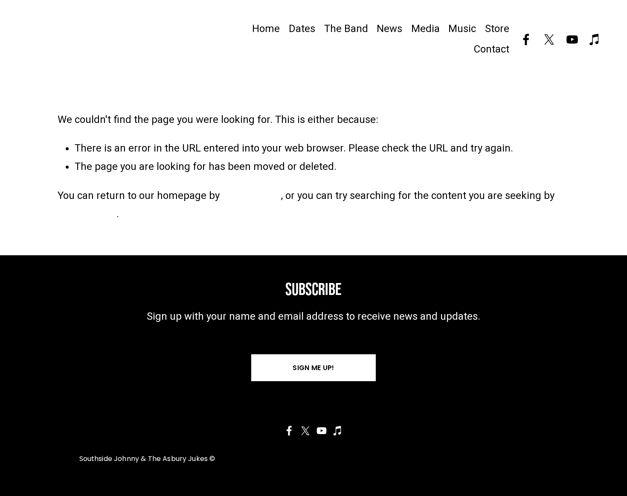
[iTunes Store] (595, 39)
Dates (302, 29)
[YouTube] (572, 39)
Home (266, 29)
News (389, 29)
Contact (491, 49)
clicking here (251, 195)
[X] (549, 39)
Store (497, 29)
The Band (346, 29)
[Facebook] (526, 39)
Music (462, 29)
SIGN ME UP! (313, 368)
